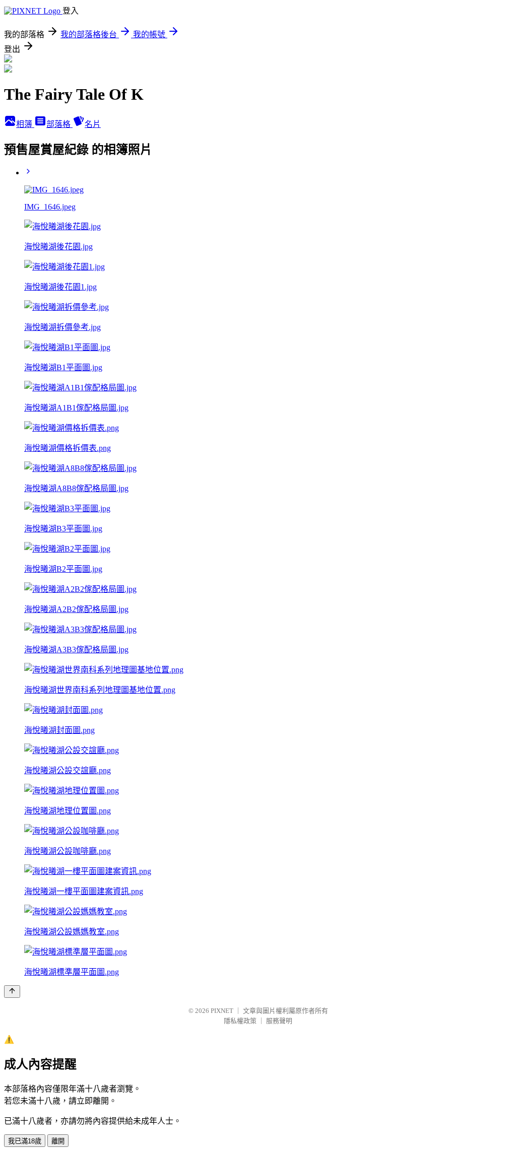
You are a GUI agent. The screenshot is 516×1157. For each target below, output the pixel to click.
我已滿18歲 (24, 1141)
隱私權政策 (240, 1021)
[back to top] (12, 991)
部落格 (59, 124)
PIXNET (222, 1010)
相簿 (25, 124)
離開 (57, 1141)
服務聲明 (279, 1021)
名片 (93, 124)
